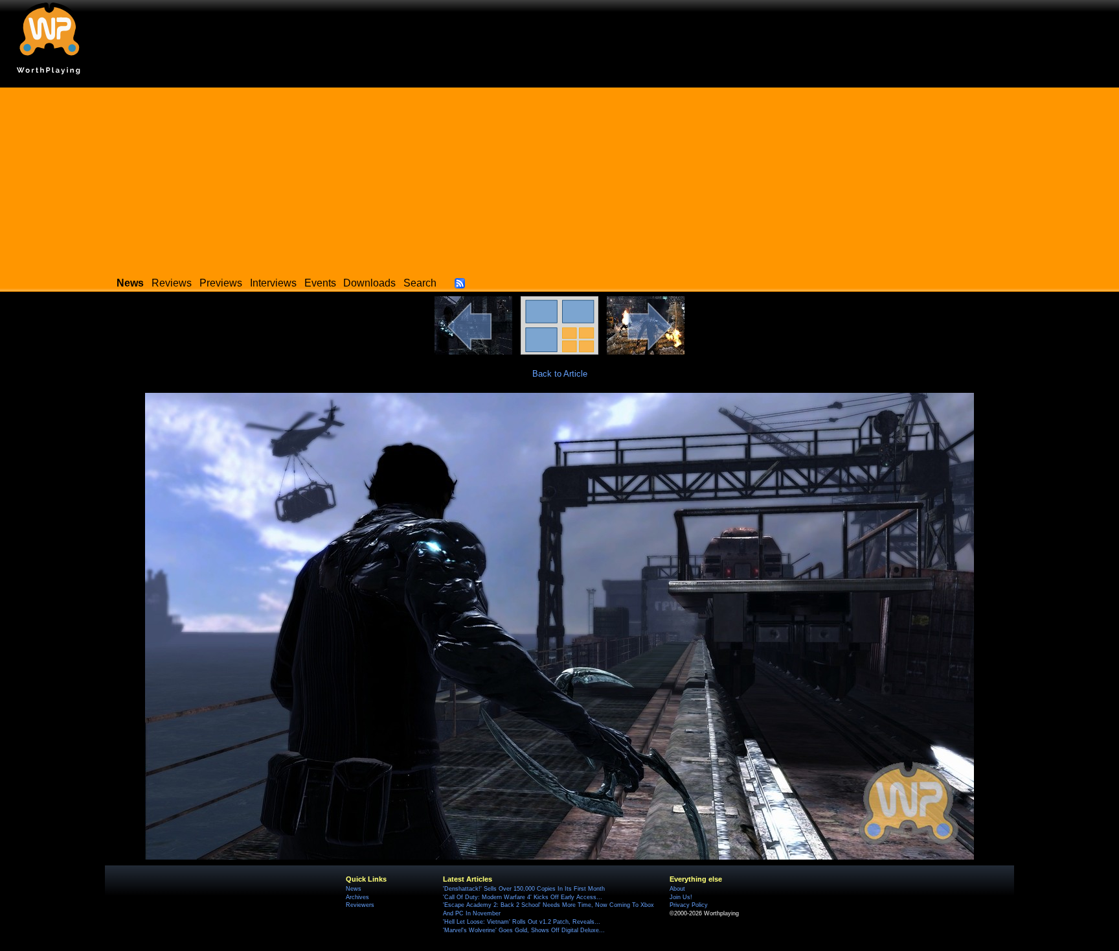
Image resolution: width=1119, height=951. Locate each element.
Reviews (172, 282)
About (677, 889)
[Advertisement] (559, 178)
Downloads (369, 282)
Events (320, 282)
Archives (357, 897)
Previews (220, 282)
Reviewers (360, 905)
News (353, 889)
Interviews (273, 282)
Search (419, 282)
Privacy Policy (689, 905)
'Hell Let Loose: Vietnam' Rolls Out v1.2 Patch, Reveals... (521, 922)
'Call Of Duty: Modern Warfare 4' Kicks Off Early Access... (522, 897)
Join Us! (681, 897)
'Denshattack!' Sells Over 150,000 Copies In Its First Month (524, 889)
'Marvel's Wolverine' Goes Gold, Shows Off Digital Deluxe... (524, 930)
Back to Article (559, 374)
